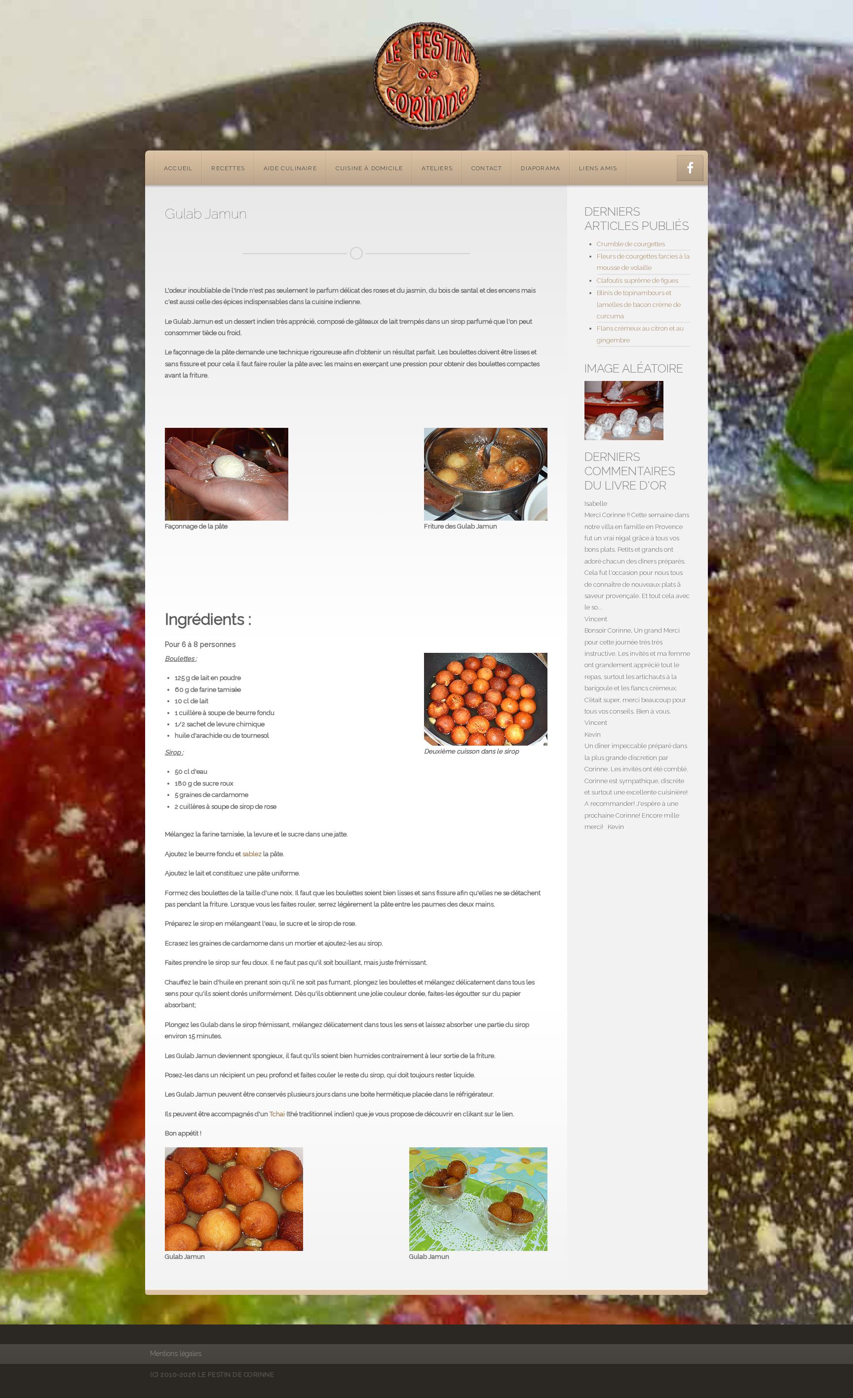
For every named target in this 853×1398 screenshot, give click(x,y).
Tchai (277, 1114)
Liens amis (598, 168)
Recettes (228, 168)
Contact (486, 168)
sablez (252, 854)
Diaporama (540, 168)
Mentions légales (175, 1354)
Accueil (178, 168)
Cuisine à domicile (369, 168)
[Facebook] (690, 168)
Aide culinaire (290, 168)
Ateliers (437, 168)
